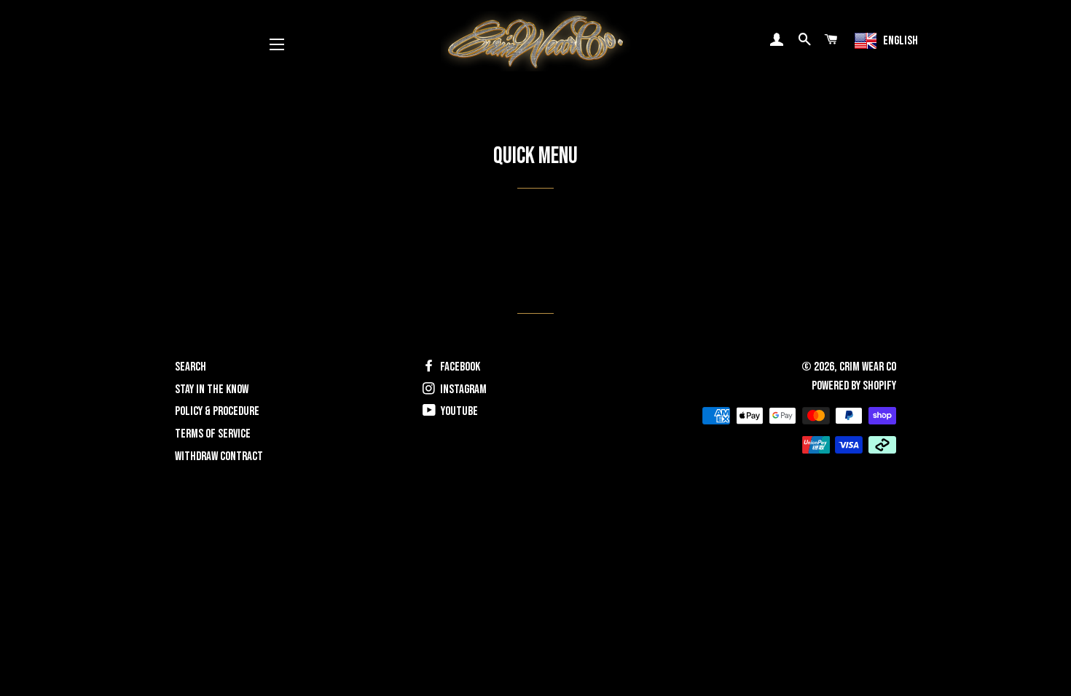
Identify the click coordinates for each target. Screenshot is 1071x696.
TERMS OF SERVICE (213, 434)
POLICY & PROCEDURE (217, 411)
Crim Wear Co (867, 367)
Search (190, 367)
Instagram (462, 389)
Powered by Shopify (854, 386)
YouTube (458, 411)
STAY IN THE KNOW (211, 389)
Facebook (459, 367)
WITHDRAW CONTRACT (219, 456)
